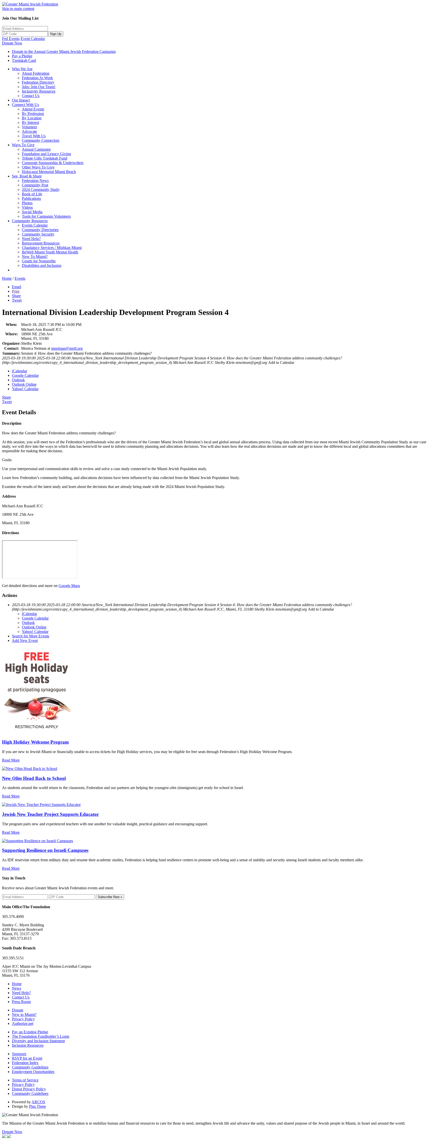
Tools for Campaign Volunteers (46, 216)
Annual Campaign (36, 149)
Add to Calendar (281, 362)
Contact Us (30, 96)
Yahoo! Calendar (25, 389)
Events (20, 278)
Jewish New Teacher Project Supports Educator (50, 814)
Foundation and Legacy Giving (46, 154)
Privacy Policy (23, 1019)
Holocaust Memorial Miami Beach (49, 172)
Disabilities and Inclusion (41, 265)
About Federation (35, 73)
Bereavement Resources (41, 243)
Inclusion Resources (27, 1045)
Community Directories (40, 230)
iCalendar (19, 371)
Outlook (18, 380)
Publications (31, 198)
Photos (27, 203)
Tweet (17, 300)
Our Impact (21, 100)
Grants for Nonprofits (39, 261)
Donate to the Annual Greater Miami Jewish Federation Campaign (64, 51)
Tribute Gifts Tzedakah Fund (44, 158)
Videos (27, 207)
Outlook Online (24, 384)
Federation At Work (37, 78)
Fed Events (11, 38)
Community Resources (30, 221)
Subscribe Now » (110, 897)
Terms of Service (25, 1080)
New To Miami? (35, 256)
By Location (31, 118)
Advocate (29, 131)
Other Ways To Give (38, 167)
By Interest (30, 122)
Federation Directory (38, 82)
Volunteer (29, 127)
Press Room (21, 1002)
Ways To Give (23, 145)
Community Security (38, 234)
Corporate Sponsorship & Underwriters (52, 163)
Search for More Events (30, 636)
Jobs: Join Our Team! (38, 87)
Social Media (32, 212)
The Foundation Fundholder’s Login (40, 1036)
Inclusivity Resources (38, 91)
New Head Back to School (34, 778)
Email (16, 287)
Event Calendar (33, 38)
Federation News (35, 180)
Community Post (35, 185)
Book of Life (32, 194)
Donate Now (12, 43)
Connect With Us (25, 105)
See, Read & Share (27, 176)
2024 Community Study (41, 189)
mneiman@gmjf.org (67, 348)
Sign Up (55, 34)
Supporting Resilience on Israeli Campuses (45, 850)
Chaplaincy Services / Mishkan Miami (52, 247)
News (16, 988)
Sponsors (19, 1054)
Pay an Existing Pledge (30, 1032)
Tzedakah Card (24, 60)
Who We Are (22, 69)
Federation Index (25, 1063)
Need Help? (31, 239)
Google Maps (69, 586)
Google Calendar (25, 375)
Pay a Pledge (22, 56)
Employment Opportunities (33, 1072)
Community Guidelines (30, 1067)
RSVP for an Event (27, 1058)
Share (16, 296)
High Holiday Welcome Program (35, 742)
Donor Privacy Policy (29, 1089)
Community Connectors (40, 140)
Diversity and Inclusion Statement (38, 1041)
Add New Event (25, 640)
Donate (17, 1010)
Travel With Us (34, 136)
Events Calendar (35, 225)
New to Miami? (24, 1014)
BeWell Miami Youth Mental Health (50, 252)
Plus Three (37, 1106)
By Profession (33, 113)
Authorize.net (22, 1023)
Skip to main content (18, 8)
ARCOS (38, 1102)
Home (7, 278)
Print (15, 291)
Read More (11, 760)
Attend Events (33, 109)
